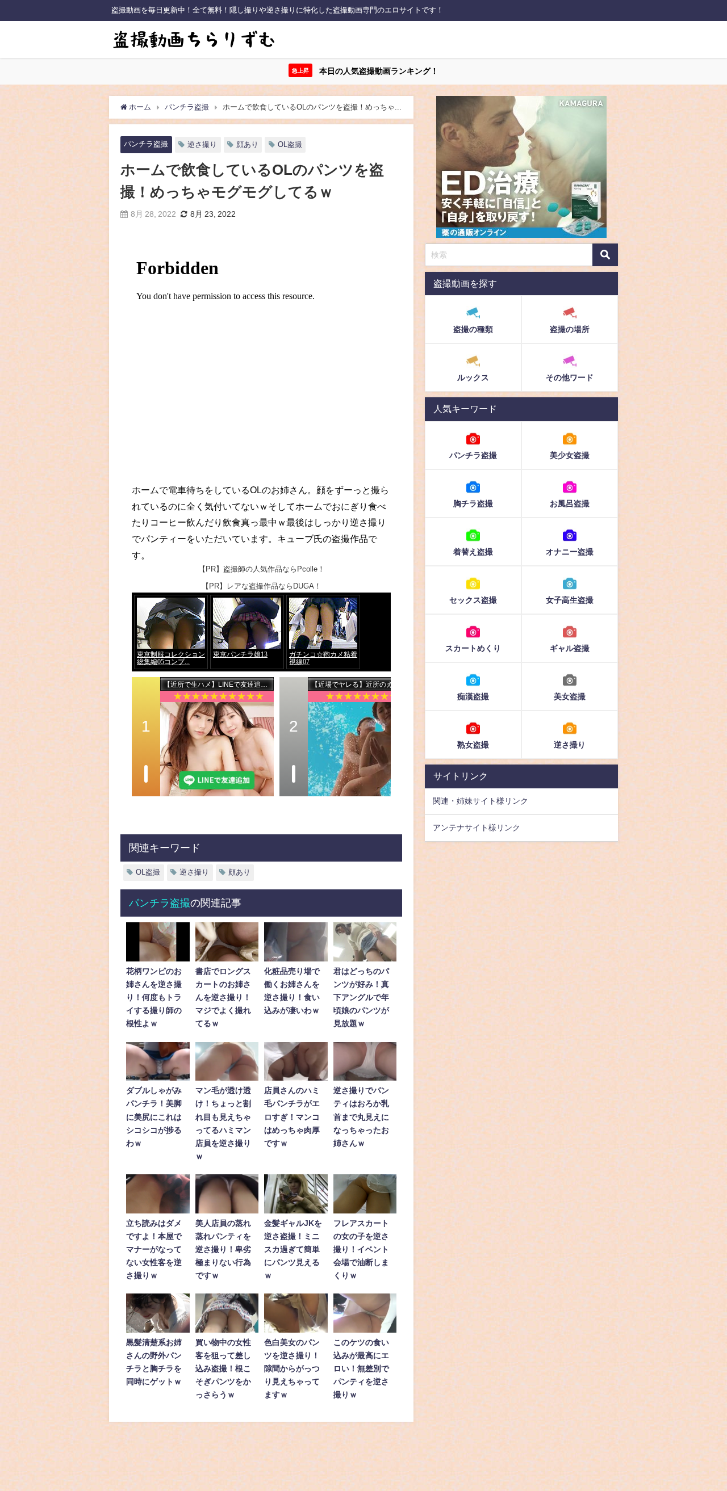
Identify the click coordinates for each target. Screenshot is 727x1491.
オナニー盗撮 (570, 552)
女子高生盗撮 (570, 600)
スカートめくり (473, 648)
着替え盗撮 (473, 552)
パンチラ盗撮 (146, 144)
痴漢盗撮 (473, 696)
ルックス (473, 378)
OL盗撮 (290, 144)
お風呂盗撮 (570, 503)
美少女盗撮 (570, 455)
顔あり (247, 144)
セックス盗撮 (473, 600)
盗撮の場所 (570, 330)
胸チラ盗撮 (473, 503)
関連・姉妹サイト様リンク (480, 801)
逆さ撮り (202, 144)
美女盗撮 (570, 696)
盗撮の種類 (473, 330)
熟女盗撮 (473, 745)
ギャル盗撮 (570, 648)
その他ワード (570, 378)
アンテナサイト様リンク (476, 828)
